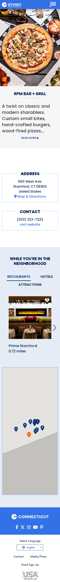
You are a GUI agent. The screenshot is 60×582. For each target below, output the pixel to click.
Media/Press (38, 556)
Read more (28, 138)
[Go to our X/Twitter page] (22, 527)
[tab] (19, 277)
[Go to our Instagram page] (29, 527)
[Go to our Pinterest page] (41, 527)
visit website (30, 224)
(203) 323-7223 (30, 219)
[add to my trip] (47, 300)
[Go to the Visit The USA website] (30, 575)
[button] (25, 426)
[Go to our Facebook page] (17, 527)
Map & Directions (32, 196)
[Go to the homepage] (11, 4)
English (30, 547)
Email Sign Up (30, 565)
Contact (19, 556)
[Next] (54, 327)
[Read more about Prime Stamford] (30, 319)
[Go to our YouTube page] (35, 527)
